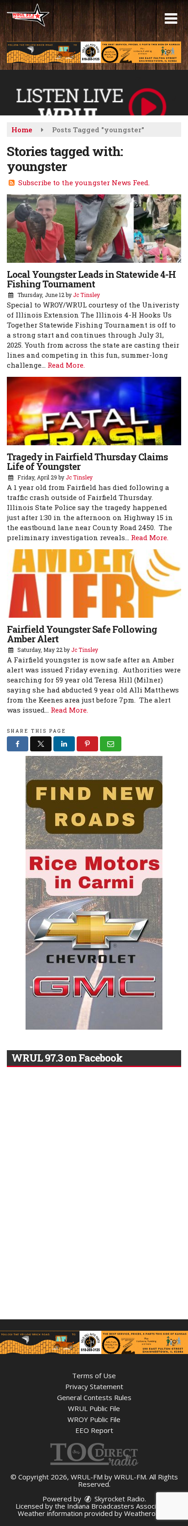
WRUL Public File (94, 1408)
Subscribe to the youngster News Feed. (84, 182)
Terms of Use (94, 1375)
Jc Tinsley (86, 294)
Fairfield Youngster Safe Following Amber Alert (82, 634)
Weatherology (146, 1513)
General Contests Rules (94, 1397)
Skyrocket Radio (119, 1498)
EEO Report (94, 1430)
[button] (171, 18)
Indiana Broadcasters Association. (120, 1505)
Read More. (66, 365)
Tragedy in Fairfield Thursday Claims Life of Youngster (87, 461)
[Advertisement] (94, 52)
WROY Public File (94, 1419)
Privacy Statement (94, 1386)
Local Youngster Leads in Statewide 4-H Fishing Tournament (91, 279)
